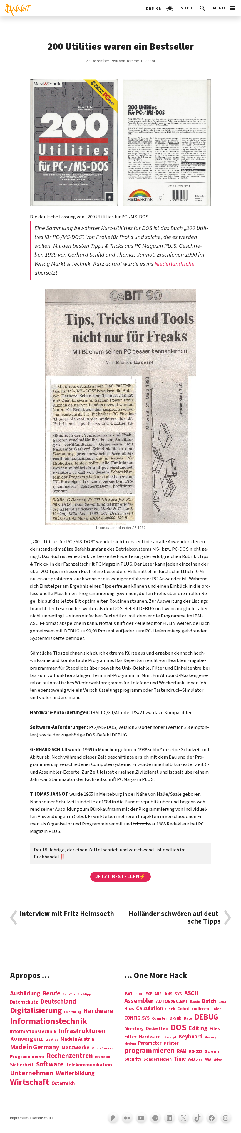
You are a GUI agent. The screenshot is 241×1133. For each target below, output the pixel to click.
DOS (178, 1027)
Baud (222, 1002)
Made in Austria (77, 1039)
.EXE (148, 994)
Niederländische (175, 264)
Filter (130, 1037)
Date (188, 1018)
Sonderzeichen (157, 1059)
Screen (212, 1052)
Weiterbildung (75, 1073)
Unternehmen (32, 1073)
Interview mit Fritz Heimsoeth (67, 914)
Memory (210, 1037)
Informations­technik (48, 1021)
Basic (195, 1002)
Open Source (102, 1048)
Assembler (139, 1001)
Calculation (149, 1008)
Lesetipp (51, 1040)
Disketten (157, 1028)
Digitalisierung (36, 1011)
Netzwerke (75, 1047)
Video (218, 1059)
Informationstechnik (33, 1032)
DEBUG (206, 1017)
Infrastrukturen (82, 1031)
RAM (182, 1051)
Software (49, 1064)
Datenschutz (24, 1002)
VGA (208, 1060)
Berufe (51, 993)
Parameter (150, 1043)
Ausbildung (25, 993)
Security (132, 1059)
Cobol (183, 1009)
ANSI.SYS (173, 994)
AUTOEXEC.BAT (172, 1002)
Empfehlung (72, 1012)
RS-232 (195, 1051)
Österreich (63, 1084)
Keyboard (190, 1036)
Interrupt (170, 1037)
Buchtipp (84, 994)
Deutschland (58, 1001)
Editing (197, 1028)
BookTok (69, 994)
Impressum (19, 1118)
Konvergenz (26, 1039)
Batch (209, 1001)
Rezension (102, 1057)
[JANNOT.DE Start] (15, 8)
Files (215, 1029)
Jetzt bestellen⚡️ (120, 876)
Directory (134, 1029)
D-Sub (176, 1018)
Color (216, 1009)
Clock (170, 1009)
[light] (159, 8)
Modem (130, 1044)
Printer (171, 1043)
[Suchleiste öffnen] (193, 8)
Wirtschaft (29, 1082)
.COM (138, 994)
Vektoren (195, 1060)
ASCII (191, 993)
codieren (200, 1009)
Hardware (98, 1011)
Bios (129, 1008)
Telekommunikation (89, 1065)
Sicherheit (22, 1065)
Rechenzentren (69, 1055)
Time (179, 1059)
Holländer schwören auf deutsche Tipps (175, 917)
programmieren (149, 1051)
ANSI (159, 994)
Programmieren (27, 1056)
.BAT (128, 994)
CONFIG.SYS (137, 1018)
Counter (159, 1018)
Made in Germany (34, 1047)
